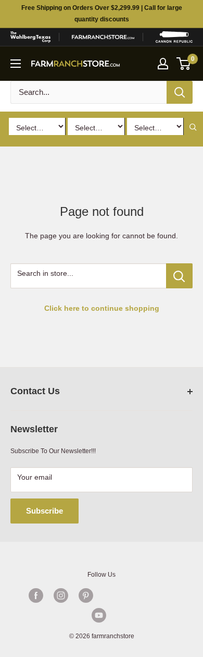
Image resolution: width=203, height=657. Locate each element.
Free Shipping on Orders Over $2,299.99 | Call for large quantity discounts (101, 13)
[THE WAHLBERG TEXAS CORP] (30, 37)
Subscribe (44, 510)
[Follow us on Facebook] (36, 595)
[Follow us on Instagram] (61, 595)
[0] (184, 63)
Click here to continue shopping (101, 308)
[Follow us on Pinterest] (86, 595)
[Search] (180, 92)
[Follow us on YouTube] (99, 615)
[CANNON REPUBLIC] (174, 37)
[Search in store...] (179, 275)
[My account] (163, 63)
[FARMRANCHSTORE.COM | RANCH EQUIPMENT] (103, 37)
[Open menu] (15, 63)
